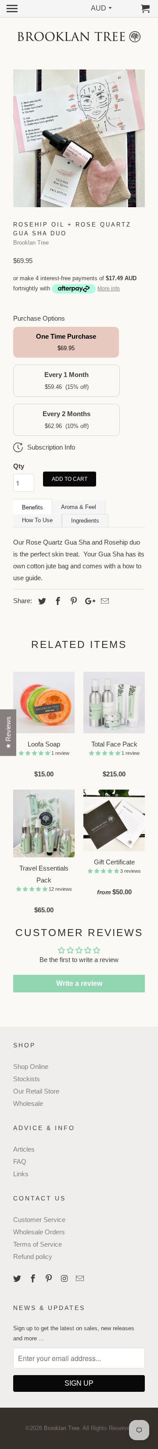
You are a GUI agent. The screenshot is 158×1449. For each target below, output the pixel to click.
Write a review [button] (79, 983)
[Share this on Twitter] (41, 601)
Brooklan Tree (31, 242)
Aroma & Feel (78, 507)
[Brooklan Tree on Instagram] (65, 1278)
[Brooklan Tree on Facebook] (34, 1278)
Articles (24, 1149)
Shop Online (30, 1066)
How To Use (37, 520)
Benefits (32, 507)
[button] (35, 753)
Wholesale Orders (39, 1232)
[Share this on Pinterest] (72, 601)
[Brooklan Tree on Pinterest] (49, 1278)
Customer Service (39, 1219)
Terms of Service (37, 1244)
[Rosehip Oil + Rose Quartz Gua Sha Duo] (79, 138)
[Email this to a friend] (104, 601)
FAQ (19, 1161)
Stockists (26, 1079)
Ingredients (85, 520)
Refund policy (32, 1256)
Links (21, 1174)
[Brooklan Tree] (79, 37)
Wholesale (28, 1103)
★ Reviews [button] (8, 733)
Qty (18, 466)
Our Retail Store (36, 1091)
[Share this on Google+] (88, 601)
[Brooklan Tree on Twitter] (18, 1278)
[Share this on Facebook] (57, 601)
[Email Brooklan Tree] (81, 1278)
